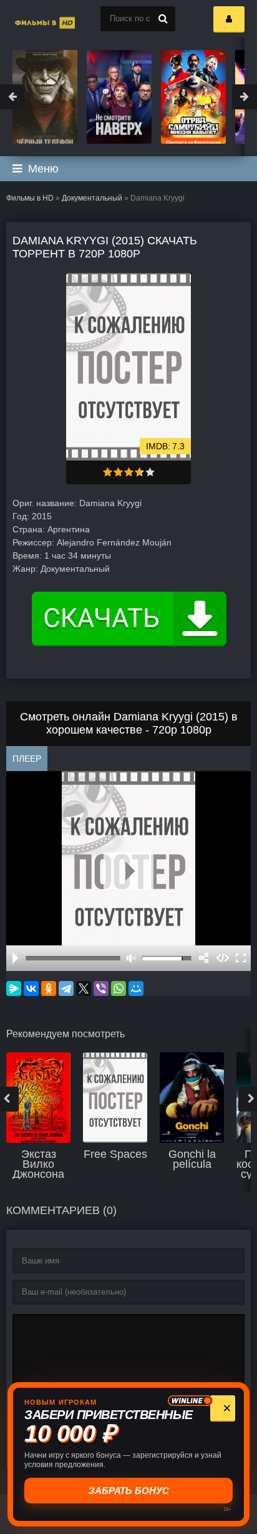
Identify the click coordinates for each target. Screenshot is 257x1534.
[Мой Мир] (135, 988)
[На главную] (31, 18)
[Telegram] (66, 988)
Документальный (92, 198)
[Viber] (101, 988)
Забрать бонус (129, 1490)
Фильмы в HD (30, 198)
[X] (83, 988)
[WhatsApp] (118, 988)
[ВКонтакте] (31, 988)
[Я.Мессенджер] (13, 988)
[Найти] (162, 18)
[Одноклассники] (48, 988)
